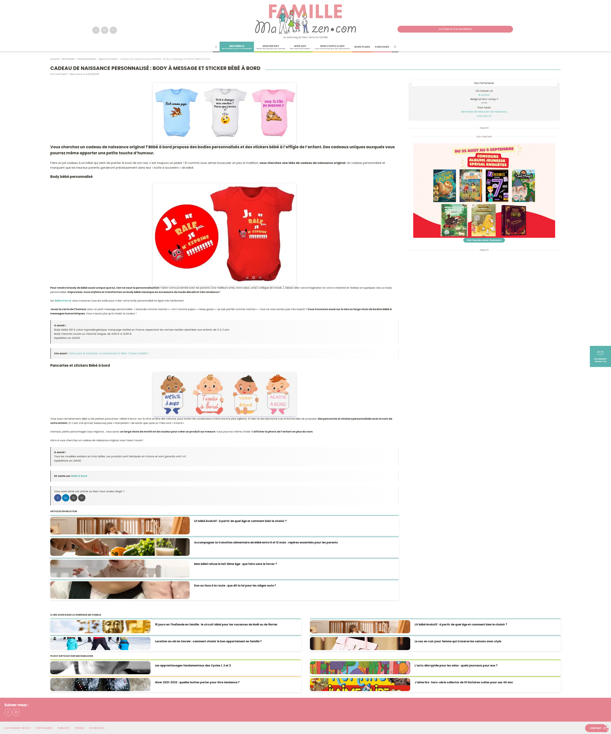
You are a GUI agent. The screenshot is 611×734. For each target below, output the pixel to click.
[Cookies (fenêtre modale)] (605, 728)
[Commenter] (73, 497)
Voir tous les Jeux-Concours (484, 240)
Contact (596, 728)
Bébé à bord (63, 300)
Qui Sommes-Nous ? (17, 728)
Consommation (86, 59)
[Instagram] (104, 30)
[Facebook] (96, 30)
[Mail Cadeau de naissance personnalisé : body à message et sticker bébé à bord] (81, 497)
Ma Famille (68, 59)
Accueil (54, 59)
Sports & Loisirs (108, 59)
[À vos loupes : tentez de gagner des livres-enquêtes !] (484, 190)
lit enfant (484, 95)
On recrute (97, 728)
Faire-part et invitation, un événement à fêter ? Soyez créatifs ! (109, 353)
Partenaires (44, 728)
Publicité (64, 728)
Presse (79, 728)
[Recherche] (113, 30)
